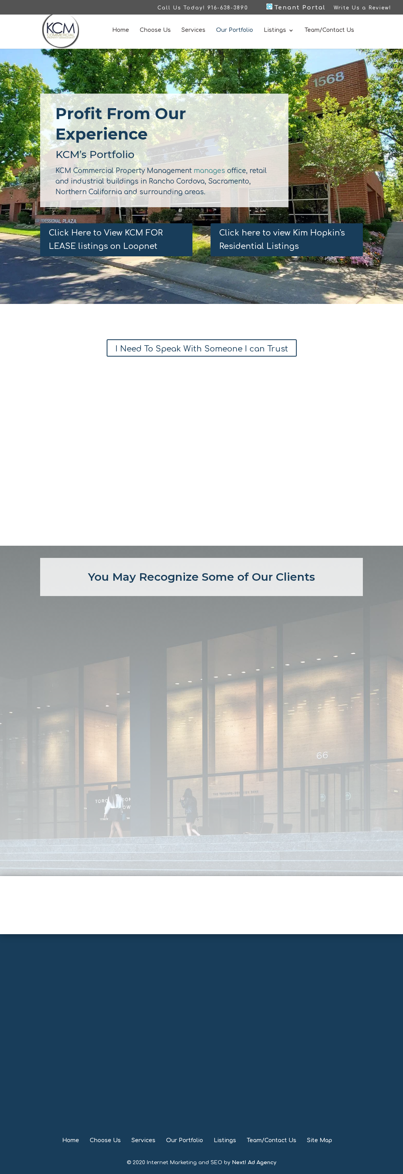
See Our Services (201, 913)
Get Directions (62, 1019)
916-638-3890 (213, 970)
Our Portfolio (234, 30)
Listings (275, 30)
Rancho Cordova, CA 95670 (62, 1003)
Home (120, 30)
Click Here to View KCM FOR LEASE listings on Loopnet (106, 239)
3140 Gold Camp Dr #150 (62, 992)
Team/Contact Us (329, 30)
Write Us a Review (201, 1021)
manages (209, 171)
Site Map (319, 1140)
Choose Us (155, 30)
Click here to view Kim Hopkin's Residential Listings (282, 239)
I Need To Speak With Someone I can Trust (201, 348)
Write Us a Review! (362, 8)
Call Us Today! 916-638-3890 (202, 8)
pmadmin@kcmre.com (212, 1004)
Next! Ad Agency (254, 1162)
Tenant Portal (298, 7)
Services (193, 30)
